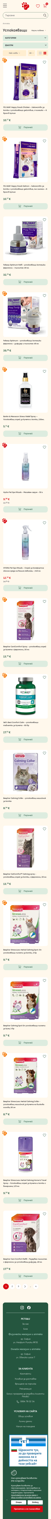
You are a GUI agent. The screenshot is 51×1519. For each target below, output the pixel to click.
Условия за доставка (25, 1379)
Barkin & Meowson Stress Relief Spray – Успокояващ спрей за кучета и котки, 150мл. (23, 418)
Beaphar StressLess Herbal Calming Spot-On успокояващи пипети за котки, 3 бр (22, 951)
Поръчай (28, 127)
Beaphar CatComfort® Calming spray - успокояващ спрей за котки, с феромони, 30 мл (24, 875)
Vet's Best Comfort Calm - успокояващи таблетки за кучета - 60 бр (20, 724)
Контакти (25, 1373)
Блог (25, 1329)
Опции (19, 1502)
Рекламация (25, 1389)
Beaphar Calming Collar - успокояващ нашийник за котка (24, 799)
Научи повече (37, 30)
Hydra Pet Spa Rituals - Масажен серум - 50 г (23, 492)
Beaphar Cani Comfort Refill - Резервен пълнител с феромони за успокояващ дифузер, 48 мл (25, 1260)
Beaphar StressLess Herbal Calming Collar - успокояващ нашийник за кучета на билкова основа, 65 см (23, 1104)
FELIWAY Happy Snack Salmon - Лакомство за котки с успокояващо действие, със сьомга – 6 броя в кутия (25, 189)
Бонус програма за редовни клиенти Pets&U (25, 1395)
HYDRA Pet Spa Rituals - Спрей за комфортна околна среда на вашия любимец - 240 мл (23, 569)
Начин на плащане (25, 1426)
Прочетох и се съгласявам (27, 1509)
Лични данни (25, 1421)
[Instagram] (22, 1307)
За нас (25, 1324)
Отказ (35, 1502)
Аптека (6, 24)
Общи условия (25, 1416)
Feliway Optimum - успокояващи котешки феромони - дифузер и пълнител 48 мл (22, 342)
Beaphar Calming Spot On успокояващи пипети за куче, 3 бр (24, 1027)
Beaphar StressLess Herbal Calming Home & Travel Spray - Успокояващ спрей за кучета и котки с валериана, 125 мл (24, 1183)
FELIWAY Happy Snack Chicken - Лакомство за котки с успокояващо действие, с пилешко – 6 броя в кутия (25, 110)
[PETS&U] (25, 6)
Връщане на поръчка (25, 1384)
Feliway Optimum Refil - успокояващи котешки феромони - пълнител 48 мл (24, 266)
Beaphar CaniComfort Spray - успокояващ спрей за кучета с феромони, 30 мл (24, 648)
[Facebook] (29, 1307)
